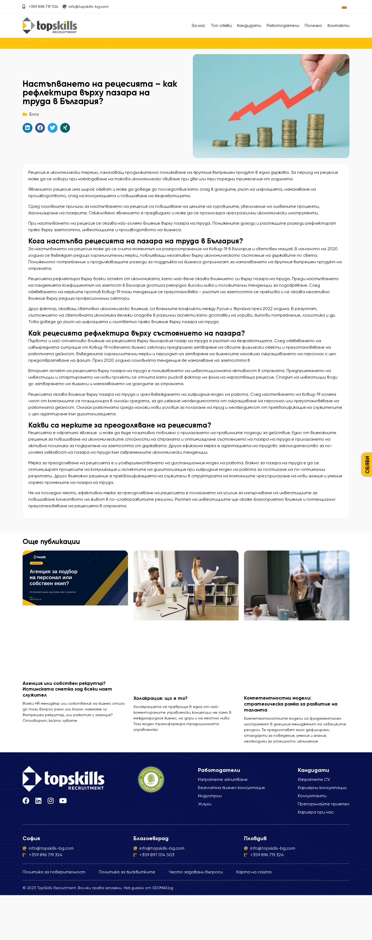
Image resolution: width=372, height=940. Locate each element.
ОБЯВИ (367, 465)
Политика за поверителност (54, 871)
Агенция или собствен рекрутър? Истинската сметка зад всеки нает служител (67, 689)
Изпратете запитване (223, 779)
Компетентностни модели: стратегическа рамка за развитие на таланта (290, 704)
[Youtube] (62, 800)
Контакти (338, 25)
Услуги (204, 803)
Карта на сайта (254, 871)
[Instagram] (50, 800)
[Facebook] (26, 800)
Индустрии (210, 795)
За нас (198, 25)
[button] (27, 128)
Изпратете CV (314, 779)
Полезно (313, 25)
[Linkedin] (38, 800)
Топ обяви (221, 25)
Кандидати (249, 25)
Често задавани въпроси (196, 871)
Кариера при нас (316, 812)
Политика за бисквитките (127, 871)
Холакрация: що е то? (160, 698)
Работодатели (283, 25)
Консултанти (312, 795)
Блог (34, 114)
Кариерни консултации (322, 787)
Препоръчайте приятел (323, 803)
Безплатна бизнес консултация (231, 787)
